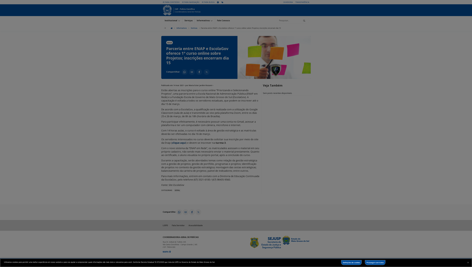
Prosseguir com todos (375, 262)
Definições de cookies (351, 262)
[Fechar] (468, 262)
